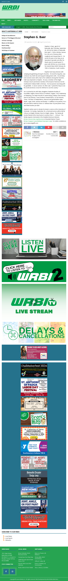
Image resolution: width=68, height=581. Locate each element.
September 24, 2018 (31, 42)
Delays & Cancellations (8, 35)
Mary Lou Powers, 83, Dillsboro (40, 553)
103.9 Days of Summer (8, 50)
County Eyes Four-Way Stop (25, 557)
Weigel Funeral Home (45, 42)
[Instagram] (66, 1)
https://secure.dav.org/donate (33, 119)
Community (35, 20)
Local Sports (8, 538)
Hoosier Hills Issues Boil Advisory (24, 564)
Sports (26, 20)
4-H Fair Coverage (7, 40)
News (9, 20)
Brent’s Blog (5, 45)
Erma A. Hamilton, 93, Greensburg (40, 564)
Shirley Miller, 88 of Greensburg (40, 557)
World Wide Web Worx (52, 579)
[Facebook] (63, 1)
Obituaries (17, 20)
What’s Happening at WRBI (12, 31)
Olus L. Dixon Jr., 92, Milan (41, 567)
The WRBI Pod (56, 20)
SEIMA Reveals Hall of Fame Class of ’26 (25, 560)
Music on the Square (8, 43)
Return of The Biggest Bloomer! (11, 38)
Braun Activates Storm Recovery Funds (24, 553)
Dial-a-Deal (46, 20)
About (3, 24)
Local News (8, 536)
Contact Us (13, 557)
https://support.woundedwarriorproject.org (37, 121)
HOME (3, 20)
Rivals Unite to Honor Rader (25, 567)
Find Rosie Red (6, 48)
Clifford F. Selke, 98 (40, 561)
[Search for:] (57, 27)
